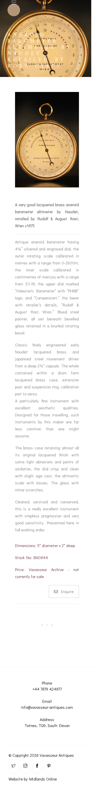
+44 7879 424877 (47, 689)
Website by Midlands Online (33, 779)
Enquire (67, 591)
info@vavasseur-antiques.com (47, 707)
